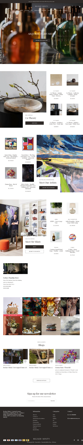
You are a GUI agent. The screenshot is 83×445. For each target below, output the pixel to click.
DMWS (47, 442)
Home (21, 10)
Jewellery (37, 10)
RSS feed (54, 442)
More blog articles (41, 380)
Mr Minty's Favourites (34, 251)
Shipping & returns (37, 426)
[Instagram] (78, 440)
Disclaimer (35, 420)
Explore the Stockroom (48, 187)
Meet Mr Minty (36, 429)
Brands (65, 10)
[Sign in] (72, 6)
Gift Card (58, 10)
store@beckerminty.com (74, 418)
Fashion (44, 10)
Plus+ (50, 442)
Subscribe (53, 400)
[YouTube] (82, 440)
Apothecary (51, 10)
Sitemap (35, 427)
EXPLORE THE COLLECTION (41, 40)
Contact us (35, 416)
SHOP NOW (34, 123)
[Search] (75, 6)
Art (32, 10)
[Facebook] (74, 440)
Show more (6, 288)
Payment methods (37, 424)
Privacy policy (36, 422)
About (34, 246)
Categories (56, 411)
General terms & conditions (39, 418)
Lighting (26, 10)
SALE (17, 10)
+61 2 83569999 (72, 414)
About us (35, 414)
